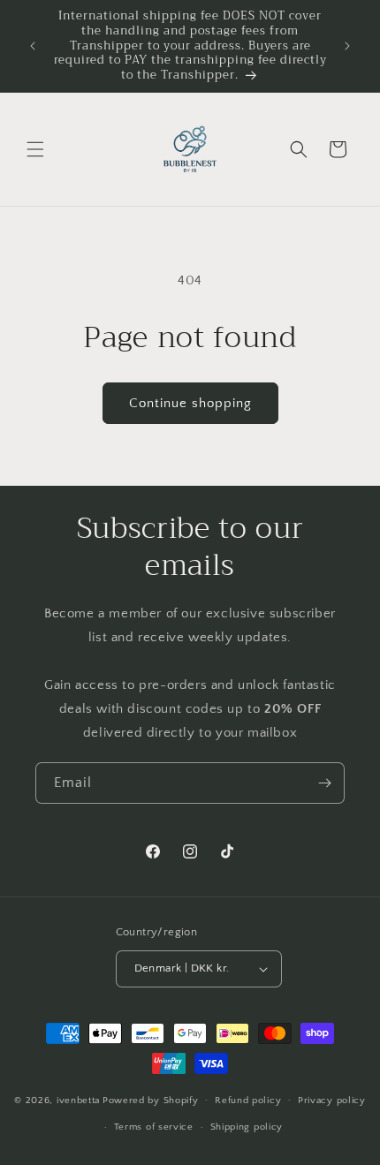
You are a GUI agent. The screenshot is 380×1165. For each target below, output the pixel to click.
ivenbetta (78, 1099)
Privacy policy (332, 1100)
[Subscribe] (324, 783)
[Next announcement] (347, 45)
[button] (35, 149)
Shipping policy (247, 1127)
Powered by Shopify (151, 1099)
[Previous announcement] (32, 45)
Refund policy (248, 1100)
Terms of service (154, 1127)
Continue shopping (190, 403)
